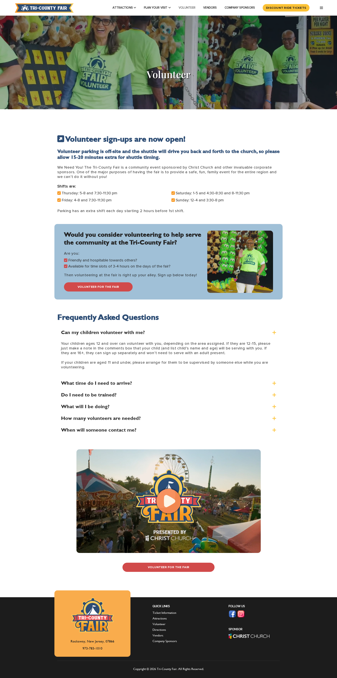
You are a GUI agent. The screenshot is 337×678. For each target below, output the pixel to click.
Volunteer (187, 8)
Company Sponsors (240, 8)
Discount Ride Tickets (286, 8)
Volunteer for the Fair (98, 287)
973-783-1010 (92, 648)
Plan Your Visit (156, 8)
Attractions (123, 8)
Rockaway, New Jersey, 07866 (92, 641)
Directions (159, 630)
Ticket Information (164, 613)
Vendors (210, 8)
